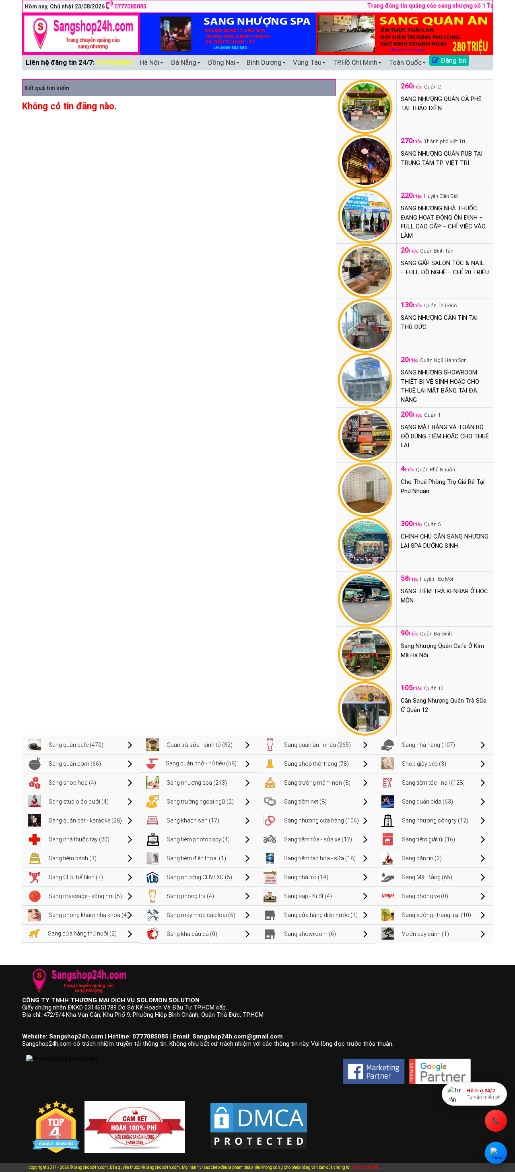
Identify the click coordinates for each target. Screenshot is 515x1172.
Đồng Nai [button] (221, 62)
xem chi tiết (365, 1167)
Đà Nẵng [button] (183, 62)
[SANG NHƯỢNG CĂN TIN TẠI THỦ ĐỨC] (365, 325)
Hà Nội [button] (149, 62)
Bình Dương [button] (264, 62)
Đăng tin (452, 60)
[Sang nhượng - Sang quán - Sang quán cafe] (81, 33)
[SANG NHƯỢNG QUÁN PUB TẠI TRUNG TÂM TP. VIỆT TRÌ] (365, 160)
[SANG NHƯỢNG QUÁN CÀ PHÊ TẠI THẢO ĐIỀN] (365, 106)
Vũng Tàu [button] (307, 62)
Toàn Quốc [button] (405, 62)
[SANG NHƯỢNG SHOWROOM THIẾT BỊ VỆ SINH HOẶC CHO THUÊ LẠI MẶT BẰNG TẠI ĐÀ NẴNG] (365, 379)
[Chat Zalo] (496, 1153)
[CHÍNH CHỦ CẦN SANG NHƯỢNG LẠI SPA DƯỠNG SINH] (365, 543)
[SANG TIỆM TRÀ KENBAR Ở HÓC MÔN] (365, 598)
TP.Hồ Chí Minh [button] (355, 62)
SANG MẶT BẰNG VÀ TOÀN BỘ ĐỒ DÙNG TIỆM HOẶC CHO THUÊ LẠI (445, 436)
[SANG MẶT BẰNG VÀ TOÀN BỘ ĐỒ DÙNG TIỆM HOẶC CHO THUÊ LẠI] (365, 434)
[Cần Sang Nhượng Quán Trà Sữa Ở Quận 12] (365, 707)
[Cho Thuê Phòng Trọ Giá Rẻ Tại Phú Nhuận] (365, 489)
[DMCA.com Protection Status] (258, 1119)
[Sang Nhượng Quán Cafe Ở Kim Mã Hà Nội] (365, 653)
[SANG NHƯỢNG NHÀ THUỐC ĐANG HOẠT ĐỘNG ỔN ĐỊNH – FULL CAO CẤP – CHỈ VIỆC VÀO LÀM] (365, 215)
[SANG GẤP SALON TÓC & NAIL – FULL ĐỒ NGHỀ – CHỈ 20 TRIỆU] (365, 270)
